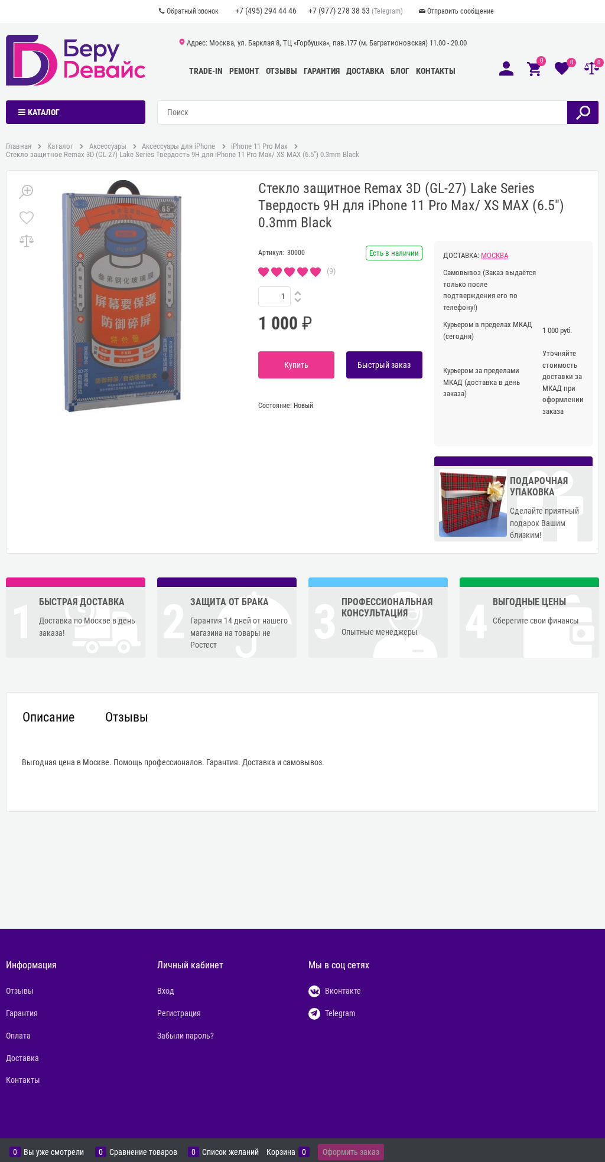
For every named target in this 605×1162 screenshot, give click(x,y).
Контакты (436, 71)
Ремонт (244, 71)
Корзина (280, 1152)
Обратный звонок (193, 11)
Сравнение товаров (143, 1152)
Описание (48, 717)
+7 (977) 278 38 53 (339, 10)
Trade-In (206, 71)
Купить (296, 365)
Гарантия (322, 71)
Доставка (365, 71)
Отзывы (281, 71)
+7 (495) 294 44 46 (266, 10)
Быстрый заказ (384, 365)
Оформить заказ (351, 1152)
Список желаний (230, 1152)
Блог (400, 71)
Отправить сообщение (460, 11)
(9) (331, 271)
